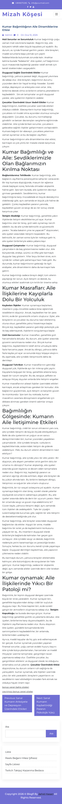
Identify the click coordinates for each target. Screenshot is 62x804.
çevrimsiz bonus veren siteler (17, 691)
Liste (8, 751)
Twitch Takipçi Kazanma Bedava (24, 770)
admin (8, 35)
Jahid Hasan (45, 794)
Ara (7, 726)
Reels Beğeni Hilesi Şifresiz (21, 758)
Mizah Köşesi (22, 14)
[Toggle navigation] (56, 14)
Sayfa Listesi (12, 764)
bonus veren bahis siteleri (15, 687)
